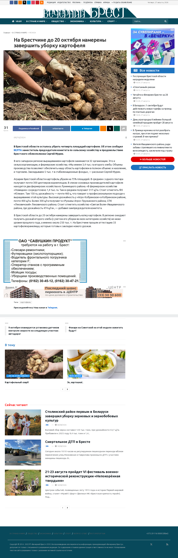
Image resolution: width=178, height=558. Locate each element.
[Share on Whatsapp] (117, 128)
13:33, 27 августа (142, 126)
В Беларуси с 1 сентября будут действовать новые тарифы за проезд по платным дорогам (152, 108)
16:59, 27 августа (142, 82)
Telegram (52, 307)
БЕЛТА (18, 150)
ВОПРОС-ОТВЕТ (81, 533)
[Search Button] (165, 21)
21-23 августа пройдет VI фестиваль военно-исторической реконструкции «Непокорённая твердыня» (82, 476)
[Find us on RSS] (42, 2)
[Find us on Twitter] (24, 2)
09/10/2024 (19, 137)
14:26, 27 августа (142, 115)
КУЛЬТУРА (95, 21)
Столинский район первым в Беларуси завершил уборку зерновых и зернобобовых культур (81, 416)
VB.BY (19, 21)
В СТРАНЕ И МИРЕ (35, 21)
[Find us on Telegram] (29, 2)
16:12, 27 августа (142, 90)
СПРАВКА (98, 2)
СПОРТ (111, 21)
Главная (6, 33)
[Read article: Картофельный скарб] (34, 364)
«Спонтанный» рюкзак (144, 87)
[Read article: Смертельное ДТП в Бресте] (23, 452)
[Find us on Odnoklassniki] (20, 2)
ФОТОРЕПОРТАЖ (97, 533)
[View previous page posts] (62, 389)
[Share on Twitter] (110, 128)
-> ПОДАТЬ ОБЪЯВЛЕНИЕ (121, 2)
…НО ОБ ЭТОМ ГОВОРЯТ (18, 376)
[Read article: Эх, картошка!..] (96, 364)
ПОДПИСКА (88, 2)
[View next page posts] (67, 389)
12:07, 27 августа (142, 154)
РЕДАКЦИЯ (51, 2)
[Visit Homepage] (89, 11)
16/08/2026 (61, 485)
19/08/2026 (61, 446)
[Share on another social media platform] (124, 128)
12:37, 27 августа (142, 140)
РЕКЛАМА (76, 2)
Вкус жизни (75, 376)
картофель (26, 302)
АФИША (106, 2)
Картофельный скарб (17, 382)
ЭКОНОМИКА (77, 21)
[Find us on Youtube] (37, 2)
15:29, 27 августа (142, 101)
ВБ (47, 425)
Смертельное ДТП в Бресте (67, 442)
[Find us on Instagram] (33, 2)
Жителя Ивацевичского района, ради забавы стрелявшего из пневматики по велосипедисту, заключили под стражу (152, 147)
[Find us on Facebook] (11, 2)
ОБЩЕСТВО (57, 21)
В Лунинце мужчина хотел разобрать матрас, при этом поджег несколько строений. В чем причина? (151, 133)
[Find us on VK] (16, 2)
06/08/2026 (61, 425)
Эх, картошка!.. (75, 382)
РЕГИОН (32, 33)
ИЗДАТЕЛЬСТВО (64, 2)
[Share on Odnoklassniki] (103, 128)
